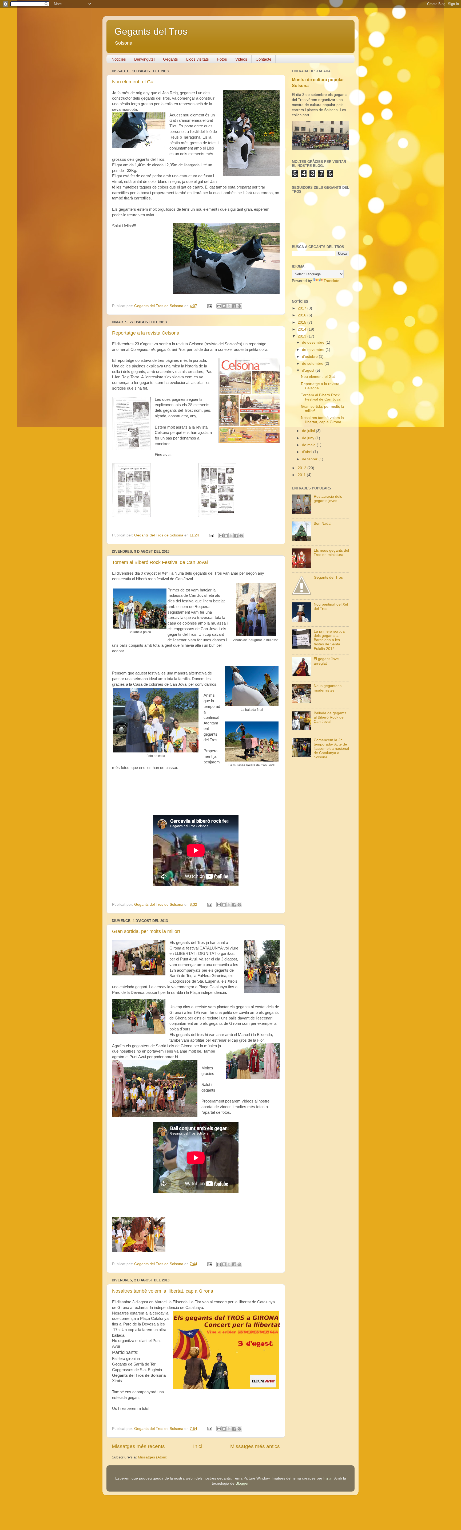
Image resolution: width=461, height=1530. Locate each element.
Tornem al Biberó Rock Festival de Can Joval (160, 562)
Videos (241, 59)
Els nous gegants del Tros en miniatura (331, 552)
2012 (302, 468)
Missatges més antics (255, 1446)
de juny (308, 438)
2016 (302, 315)
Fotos (222, 59)
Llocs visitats (197, 59)
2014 (302, 329)
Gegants (170, 59)
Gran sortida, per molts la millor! (146, 931)
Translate (331, 281)
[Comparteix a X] (229, 306)
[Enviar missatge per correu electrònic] (209, 306)
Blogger (242, 1483)
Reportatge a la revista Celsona (145, 333)
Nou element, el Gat (133, 81)
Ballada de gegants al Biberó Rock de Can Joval (330, 717)
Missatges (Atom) (153, 1457)
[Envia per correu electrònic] (219, 306)
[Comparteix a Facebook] (234, 306)
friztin (327, 1478)
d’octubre (310, 357)
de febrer (310, 459)
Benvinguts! (144, 59)
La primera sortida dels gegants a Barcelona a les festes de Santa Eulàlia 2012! (329, 640)
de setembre (313, 364)
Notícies (119, 59)
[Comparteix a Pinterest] (239, 306)
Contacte (263, 59)
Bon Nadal (322, 523)
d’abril (307, 452)
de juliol (309, 431)
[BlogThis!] (224, 306)
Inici (197, 1446)
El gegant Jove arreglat (326, 661)
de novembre (313, 350)
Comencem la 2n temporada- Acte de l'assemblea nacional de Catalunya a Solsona (331, 748)
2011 (302, 475)
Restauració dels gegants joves (328, 499)
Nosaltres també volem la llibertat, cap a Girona (162, 1291)
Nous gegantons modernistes (327, 688)
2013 (302, 336)
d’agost (308, 370)
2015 (302, 322)
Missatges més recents (138, 1446)
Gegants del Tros (151, 31)
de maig (309, 445)
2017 (302, 308)
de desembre (313, 342)
